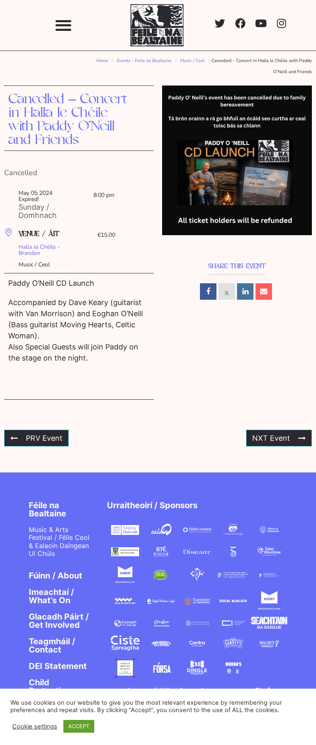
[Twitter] (220, 23)
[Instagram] (281, 23)
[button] (63, 25)
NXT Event (271, 438)
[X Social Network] (226, 291)
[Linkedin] (245, 291)
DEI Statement (58, 666)
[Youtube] (261, 23)
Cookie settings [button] (34, 726)
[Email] (264, 291)
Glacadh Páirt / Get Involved (59, 621)
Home (102, 61)
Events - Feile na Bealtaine (144, 61)
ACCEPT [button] (78, 726)
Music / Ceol (192, 61)
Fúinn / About (55, 576)
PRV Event (44, 438)
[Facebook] (240, 23)
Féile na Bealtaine (47, 509)
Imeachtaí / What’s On (51, 596)
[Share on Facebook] (208, 291)
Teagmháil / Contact (52, 645)
